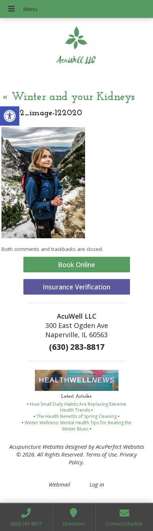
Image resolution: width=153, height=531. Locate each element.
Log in (96, 484)
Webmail (59, 484)
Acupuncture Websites (36, 446)
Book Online (76, 264)
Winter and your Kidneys (67, 97)
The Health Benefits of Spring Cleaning (76, 416)
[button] (9, 116)
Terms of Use (101, 454)
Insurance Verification (76, 286)
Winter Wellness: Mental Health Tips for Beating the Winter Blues (78, 425)
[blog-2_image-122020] (43, 236)
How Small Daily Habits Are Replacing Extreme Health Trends (78, 407)
